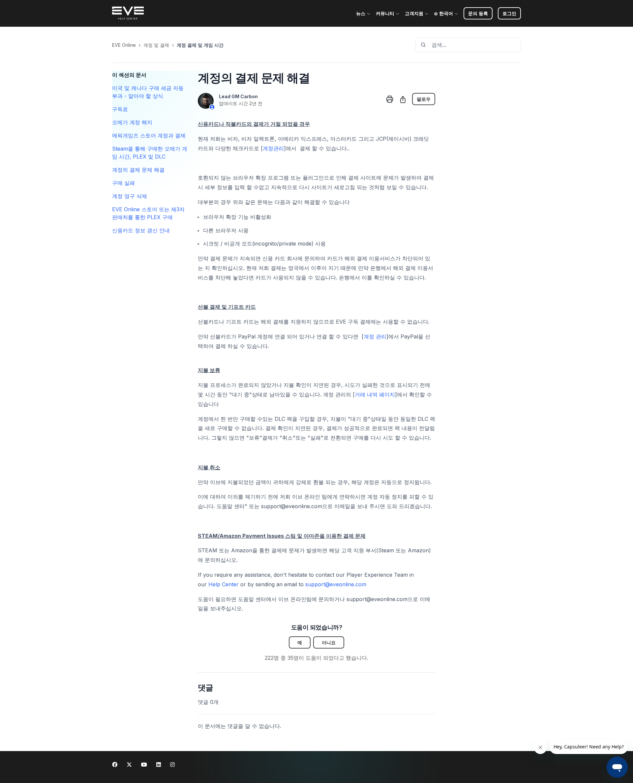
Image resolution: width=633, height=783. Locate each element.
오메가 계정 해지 (132, 122)
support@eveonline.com (335, 584)
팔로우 (424, 99)
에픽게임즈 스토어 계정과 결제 (149, 135)
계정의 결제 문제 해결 (138, 169)
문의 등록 (478, 13)
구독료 (120, 109)
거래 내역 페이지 (375, 394)
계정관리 (273, 148)
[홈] (128, 13)
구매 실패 (123, 183)
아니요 (329, 642)
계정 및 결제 (156, 45)
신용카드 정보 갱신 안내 (141, 230)
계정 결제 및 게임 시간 (200, 45)
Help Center (223, 584)
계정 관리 (375, 336)
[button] (509, 13)
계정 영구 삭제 (129, 196)
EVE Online (124, 45)
